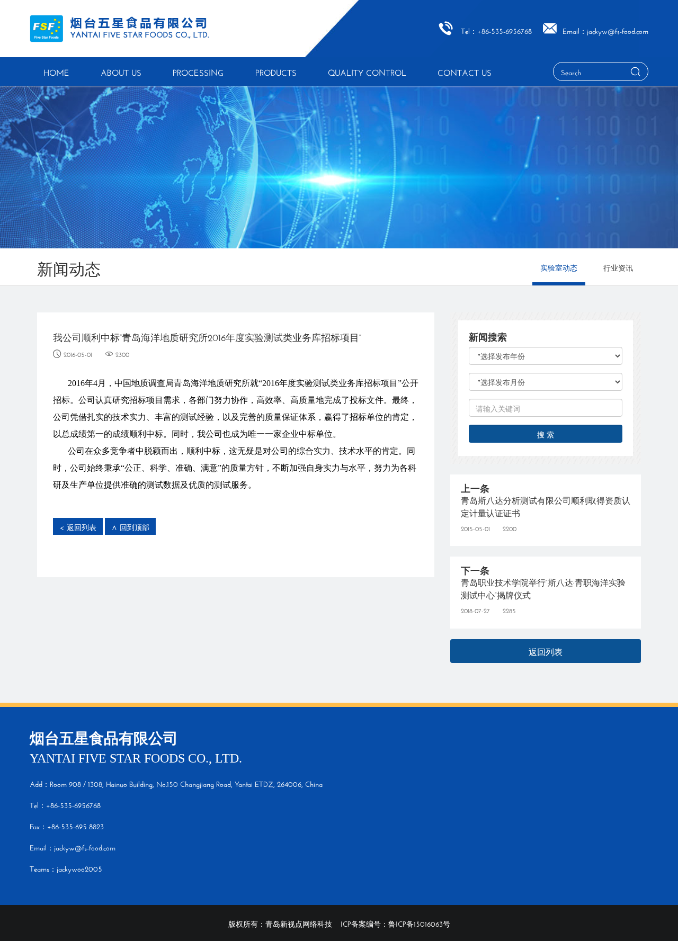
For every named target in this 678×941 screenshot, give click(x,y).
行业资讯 (618, 267)
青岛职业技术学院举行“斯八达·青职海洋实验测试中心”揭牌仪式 (543, 588)
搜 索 (545, 434)
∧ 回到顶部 (130, 526)
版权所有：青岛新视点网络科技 (280, 923)
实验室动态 (558, 267)
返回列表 (546, 650)
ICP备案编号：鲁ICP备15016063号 (395, 923)
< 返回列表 (77, 526)
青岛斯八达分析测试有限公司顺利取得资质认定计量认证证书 (545, 505)
